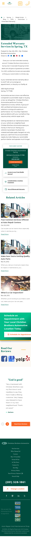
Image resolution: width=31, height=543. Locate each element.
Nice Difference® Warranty (16, 189)
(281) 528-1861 (15, 159)
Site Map (15, 468)
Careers (15, 454)
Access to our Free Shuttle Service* (16, 173)
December (21, 19)
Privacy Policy (15, 470)
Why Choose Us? (15, 451)
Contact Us (15, 465)
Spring (9, 17)
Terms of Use (15, 459)
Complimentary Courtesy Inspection (15, 181)
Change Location (17, 489)
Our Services (15, 448)
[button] (3, 3)
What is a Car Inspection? (12, 293)
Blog (4, 19)
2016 (12, 19)
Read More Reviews (20, 424)
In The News (15, 462)
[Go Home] (1, 17)
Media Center (20, 17)
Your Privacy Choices (14, 473)
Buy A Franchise (15, 457)
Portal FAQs (15, 476)
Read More (5, 234)
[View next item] (7, 424)
